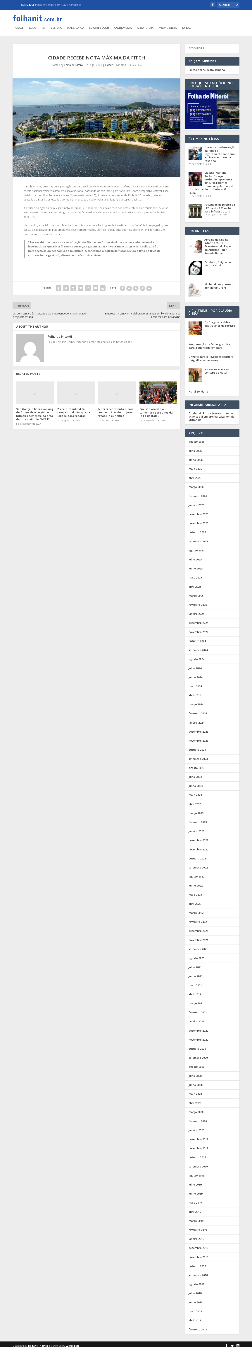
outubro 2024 (197, 641)
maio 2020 (195, 1094)
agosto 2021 (196, 958)
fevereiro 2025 (198, 604)
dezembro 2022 (198, 840)
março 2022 (196, 913)
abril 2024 (195, 695)
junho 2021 (196, 976)
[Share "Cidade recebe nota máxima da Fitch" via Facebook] (58, 288)
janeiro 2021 (196, 1021)
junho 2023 (196, 786)
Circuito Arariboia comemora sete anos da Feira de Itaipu (156, 412)
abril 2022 (195, 903)
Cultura (56, 27)
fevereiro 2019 (198, 1230)
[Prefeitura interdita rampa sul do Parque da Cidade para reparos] (76, 392)
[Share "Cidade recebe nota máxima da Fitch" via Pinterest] (80, 288)
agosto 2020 (196, 1066)
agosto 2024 (196, 659)
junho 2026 (196, 460)
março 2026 (196, 487)
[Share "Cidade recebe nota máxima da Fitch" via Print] (102, 288)
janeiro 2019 (196, 1239)
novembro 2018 (198, 1257)
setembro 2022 (198, 867)
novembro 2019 (198, 1148)
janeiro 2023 (196, 831)
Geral (32, 27)
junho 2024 (196, 677)
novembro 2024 (198, 632)
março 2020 (196, 1112)
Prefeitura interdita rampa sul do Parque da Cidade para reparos (73, 412)
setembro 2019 (198, 1166)
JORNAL (186, 27)
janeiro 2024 (196, 722)
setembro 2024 (198, 650)
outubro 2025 (197, 532)
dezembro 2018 (198, 1248)
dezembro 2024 (198, 623)
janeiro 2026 (196, 505)
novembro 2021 (198, 940)
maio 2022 (195, 894)
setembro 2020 (198, 1057)
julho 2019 (195, 1184)
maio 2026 (195, 469)
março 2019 (196, 1221)
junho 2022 (196, 885)
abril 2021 (195, 994)
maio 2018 (195, 1311)
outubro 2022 (197, 858)
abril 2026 (195, 478)
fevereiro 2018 (198, 1329)
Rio (43, 27)
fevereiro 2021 (198, 1012)
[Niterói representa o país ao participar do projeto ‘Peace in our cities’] (117, 392)
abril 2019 (195, 1212)
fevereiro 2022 (198, 922)
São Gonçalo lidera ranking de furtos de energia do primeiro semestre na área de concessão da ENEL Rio (34, 414)
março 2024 (196, 704)
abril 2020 (195, 1103)
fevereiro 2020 (198, 1121)
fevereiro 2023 (198, 822)
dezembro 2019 (198, 1139)
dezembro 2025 (198, 514)
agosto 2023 (196, 768)
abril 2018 (195, 1320)
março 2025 (196, 595)
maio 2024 (195, 686)
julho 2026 (195, 451)
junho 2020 (196, 1085)
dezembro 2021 (198, 931)
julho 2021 (195, 967)
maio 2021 (195, 985)
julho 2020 (195, 1076)
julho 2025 (195, 559)
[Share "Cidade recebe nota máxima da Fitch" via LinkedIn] (88, 288)
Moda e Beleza (168, 27)
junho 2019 (196, 1193)
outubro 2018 (197, 1266)
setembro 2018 (198, 1275)
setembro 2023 (198, 759)
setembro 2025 (198, 541)
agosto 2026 (196, 441)
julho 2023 (195, 777)
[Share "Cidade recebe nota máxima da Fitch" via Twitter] (66, 288)
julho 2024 (195, 668)
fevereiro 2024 (198, 713)
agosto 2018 (196, 1284)
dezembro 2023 (198, 731)
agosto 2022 (196, 876)
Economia (121, 65)
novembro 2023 (198, 740)
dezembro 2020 (198, 1030)
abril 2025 (195, 586)
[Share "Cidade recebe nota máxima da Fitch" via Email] (95, 288)
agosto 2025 (196, 550)
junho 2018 (196, 1302)
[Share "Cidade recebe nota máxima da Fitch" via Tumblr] (73, 288)
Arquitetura (145, 27)
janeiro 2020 (196, 1130)
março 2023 (196, 813)
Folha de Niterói (73, 65)
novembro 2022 (198, 849)
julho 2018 (195, 1293)
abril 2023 (195, 804)
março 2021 (196, 1003)
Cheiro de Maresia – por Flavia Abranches (60, 4)
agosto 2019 (196, 1175)
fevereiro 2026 (198, 496)
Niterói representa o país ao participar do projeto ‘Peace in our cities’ (115, 412)
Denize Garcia (75, 27)
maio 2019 (195, 1202)
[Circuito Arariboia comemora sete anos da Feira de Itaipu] (158, 392)
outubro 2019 (197, 1157)
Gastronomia (123, 27)
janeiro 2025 (196, 614)
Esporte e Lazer (99, 27)
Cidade (19, 27)
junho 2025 (196, 568)
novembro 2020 (198, 1039)
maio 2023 (195, 795)
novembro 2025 (198, 523)
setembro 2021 (198, 949)
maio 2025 (195, 577)
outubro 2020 (197, 1048)
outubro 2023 (197, 749)
